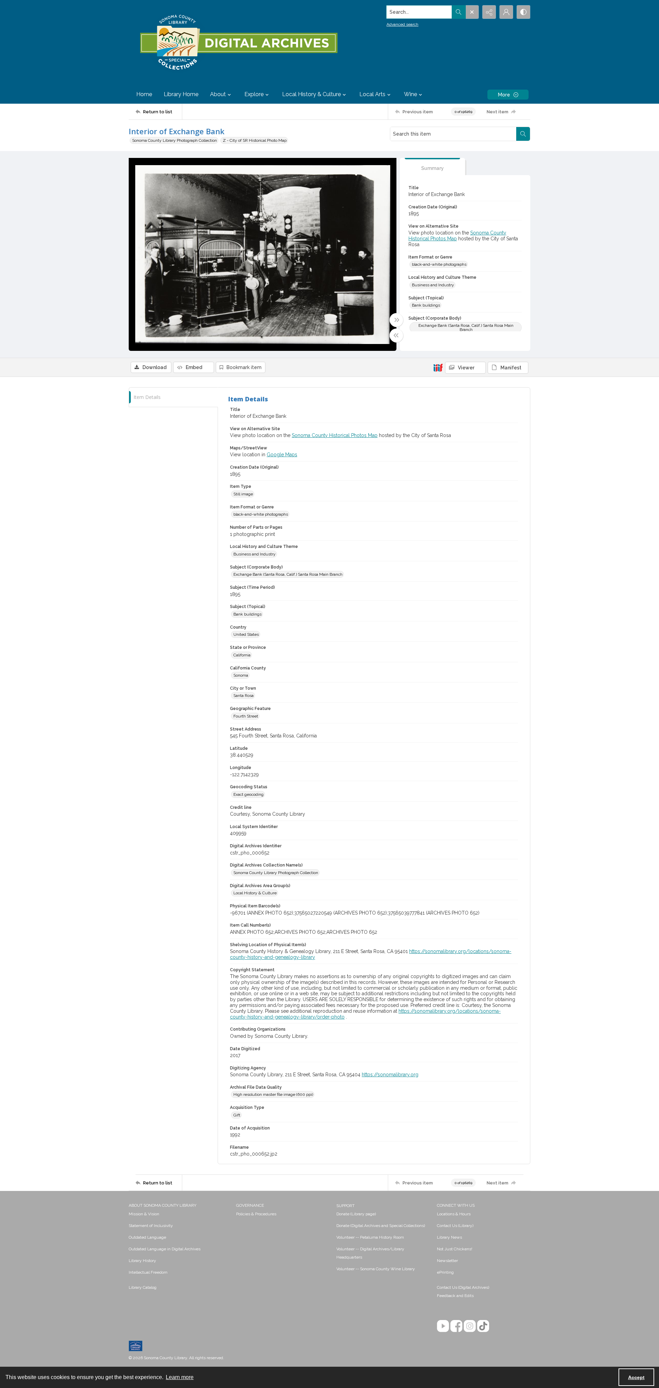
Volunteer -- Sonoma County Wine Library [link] (375, 1268)
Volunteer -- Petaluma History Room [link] (370, 1237)
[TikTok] (483, 1326)
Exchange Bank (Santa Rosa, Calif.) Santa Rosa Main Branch (465, 327)
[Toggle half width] (396, 335)
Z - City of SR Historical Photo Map (255, 140)
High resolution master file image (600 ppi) (273, 1094)
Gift (236, 1115)
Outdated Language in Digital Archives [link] (164, 1249)
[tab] (432, 166)
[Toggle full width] (396, 320)
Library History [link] (142, 1260)
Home (144, 94)
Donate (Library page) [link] (356, 1214)
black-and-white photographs (439, 264)
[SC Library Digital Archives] (238, 42)
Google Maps (282, 454)
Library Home (181, 94)
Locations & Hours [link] (454, 1214)
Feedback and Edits (455, 1295)
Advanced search (402, 24)
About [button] (218, 94)
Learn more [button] (180, 1377)
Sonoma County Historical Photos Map (335, 435)
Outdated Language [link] (147, 1237)
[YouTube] (443, 1326)
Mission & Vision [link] (144, 1214)
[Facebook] (456, 1326)
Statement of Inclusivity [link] (151, 1225)
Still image (243, 494)
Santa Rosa (243, 695)
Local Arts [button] (372, 94)
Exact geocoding (248, 794)
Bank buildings (426, 305)
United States (246, 634)
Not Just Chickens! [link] (454, 1249)
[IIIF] (437, 367)
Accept (636, 1377)
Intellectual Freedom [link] (148, 1272)
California (242, 655)
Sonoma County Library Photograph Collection (174, 140)
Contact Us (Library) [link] (455, 1225)
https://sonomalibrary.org (390, 1074)
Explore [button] (254, 94)
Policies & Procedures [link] (256, 1214)
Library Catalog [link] (143, 1287)
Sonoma (240, 675)
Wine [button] (410, 94)
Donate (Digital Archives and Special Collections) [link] (380, 1225)
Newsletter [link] (447, 1260)
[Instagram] (470, 1326)
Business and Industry (433, 285)
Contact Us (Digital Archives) (463, 1287)
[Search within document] (523, 134)
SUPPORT (345, 1205)
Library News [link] (449, 1237)
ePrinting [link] (445, 1272)
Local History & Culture (255, 893)
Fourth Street (245, 716)
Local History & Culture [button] (311, 94)
